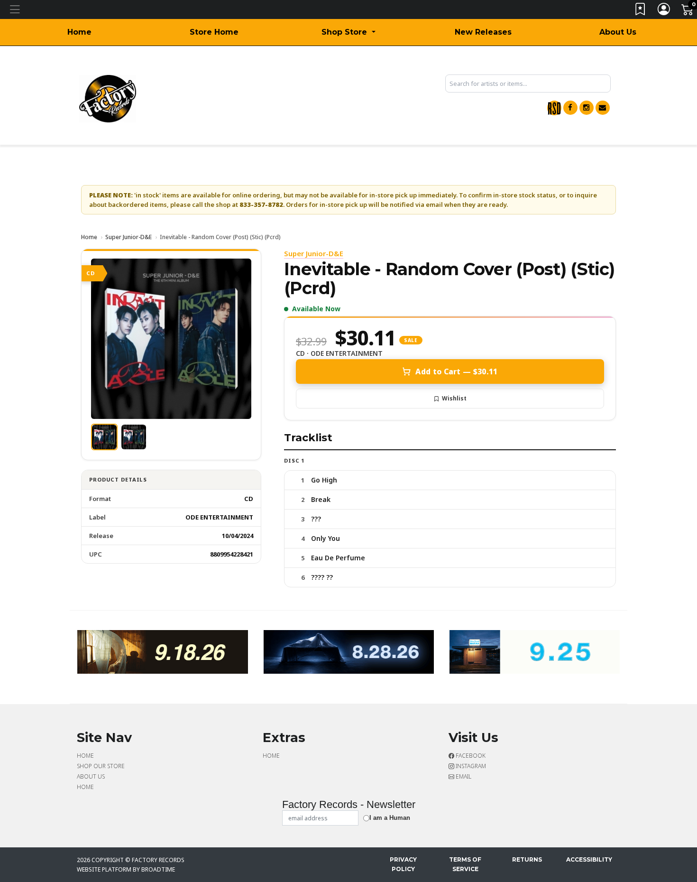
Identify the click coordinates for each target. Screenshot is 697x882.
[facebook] (570, 108)
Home (79, 32)
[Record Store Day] (554, 108)
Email (462, 776)
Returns (527, 859)
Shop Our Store (101, 766)
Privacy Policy (403, 864)
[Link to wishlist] (640, 11)
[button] (348, 32)
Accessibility (589, 859)
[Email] (603, 108)
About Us (617, 32)
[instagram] (586, 108)
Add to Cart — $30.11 (456, 371)
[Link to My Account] (664, 11)
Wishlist (454, 398)
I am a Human (389, 817)
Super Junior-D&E (128, 237)
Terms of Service (465, 864)
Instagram (470, 766)
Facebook (470, 756)
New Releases (483, 32)
